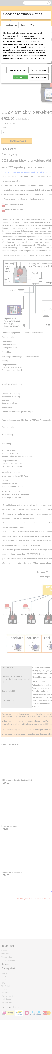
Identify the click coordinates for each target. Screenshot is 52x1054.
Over (32, 25)
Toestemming (11, 25)
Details (23, 25)
